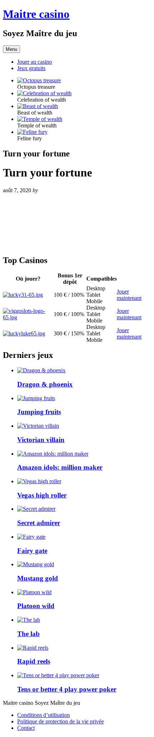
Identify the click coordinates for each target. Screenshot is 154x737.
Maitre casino (36, 14)
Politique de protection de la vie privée (60, 721)
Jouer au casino (34, 62)
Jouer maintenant (129, 295)
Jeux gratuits (31, 68)
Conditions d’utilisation (43, 715)
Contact (26, 728)
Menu (11, 49)
